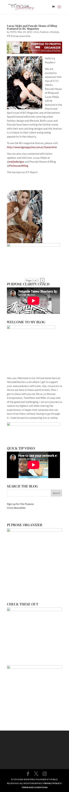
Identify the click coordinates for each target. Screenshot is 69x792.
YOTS (13, 31)
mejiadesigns (16, 161)
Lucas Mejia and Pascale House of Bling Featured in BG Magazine (32, 27)
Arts (36, 31)
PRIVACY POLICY (52, 783)
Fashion (44, 31)
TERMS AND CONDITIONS (34, 787)
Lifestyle (54, 31)
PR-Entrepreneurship (18, 35)
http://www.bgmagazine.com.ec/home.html (32, 147)
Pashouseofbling (18, 165)
